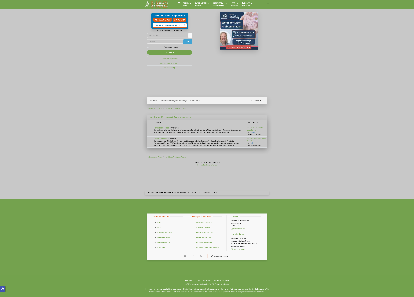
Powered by (201, 165)
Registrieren (168, 68)
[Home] (179, 2)
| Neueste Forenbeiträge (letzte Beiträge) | (173, 101)
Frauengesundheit (163, 237)
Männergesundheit (163, 242)
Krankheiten (161, 247)
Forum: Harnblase (161, 128)
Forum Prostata (160, 139)
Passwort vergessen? (169, 59)
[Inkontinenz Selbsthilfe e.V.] (156, 4)
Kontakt (197, 280)
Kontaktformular (239, 229)
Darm (159, 227)
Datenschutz (206, 280)
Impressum (189, 280)
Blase (159, 222)
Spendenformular (239, 249)
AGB (198, 101)
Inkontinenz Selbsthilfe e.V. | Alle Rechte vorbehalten (210, 284)
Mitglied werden (220, 256)
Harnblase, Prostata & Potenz (165, 117)
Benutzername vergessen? (169, 63)
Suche (192, 101)
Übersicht (153, 101)
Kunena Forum (211, 165)
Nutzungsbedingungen (221, 280)
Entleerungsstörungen (165, 232)
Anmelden (170, 52)
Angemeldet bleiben (171, 47)
